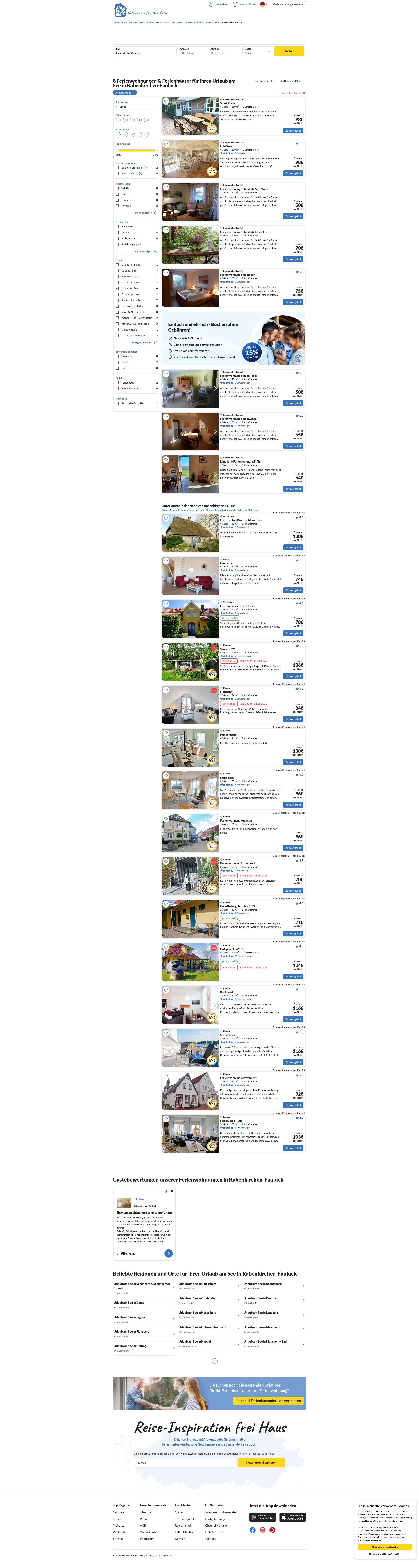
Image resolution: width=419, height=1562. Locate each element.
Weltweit (119, 1532)
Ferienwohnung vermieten (288, 4)
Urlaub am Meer (139, 282)
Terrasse (139, 205)
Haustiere (139, 226)
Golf (139, 367)
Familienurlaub (139, 276)
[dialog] (385, 1529)
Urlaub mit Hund (139, 264)
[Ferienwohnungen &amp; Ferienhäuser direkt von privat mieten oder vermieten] (140, 13)
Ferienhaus (139, 382)
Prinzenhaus (228, 734)
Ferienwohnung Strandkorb (237, 863)
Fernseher (139, 199)
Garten (139, 193)
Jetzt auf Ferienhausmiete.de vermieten (268, 1401)
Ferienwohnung (139, 388)
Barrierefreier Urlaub (139, 305)
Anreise (184, 48)
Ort (118, 49)
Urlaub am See (139, 288)
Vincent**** (227, 649)
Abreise (215, 48)
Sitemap (118, 1538)
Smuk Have (227, 103)
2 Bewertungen (242, 698)
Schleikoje (227, 777)
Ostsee (117, 1519)
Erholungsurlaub (139, 294)
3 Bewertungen (242, 870)
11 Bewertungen (243, 999)
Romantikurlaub (139, 300)
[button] (385, 1553)
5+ (146, 120)
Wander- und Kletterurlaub (139, 317)
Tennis (139, 362)
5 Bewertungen (242, 527)
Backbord (226, 992)
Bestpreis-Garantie (139, 403)
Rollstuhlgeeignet (139, 244)
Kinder (139, 232)
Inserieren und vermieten (221, 1512)
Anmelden (222, 4)
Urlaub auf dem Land (139, 335)
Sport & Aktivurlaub (139, 311)
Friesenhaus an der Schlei (236, 606)
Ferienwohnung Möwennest (238, 1078)
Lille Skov (226, 146)
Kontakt (180, 1538)
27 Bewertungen (243, 655)
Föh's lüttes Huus (231, 1120)
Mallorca (118, 1525)
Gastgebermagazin (217, 1519)
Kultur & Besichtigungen (139, 323)
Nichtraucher (139, 238)
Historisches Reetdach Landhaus (241, 520)
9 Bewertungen (242, 281)
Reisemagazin (184, 1525)
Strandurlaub (139, 270)
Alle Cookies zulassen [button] (385, 1546)
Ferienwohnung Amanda (236, 820)
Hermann (226, 691)
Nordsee (118, 1512)
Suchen (289, 51)
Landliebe (226, 563)
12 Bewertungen (243, 956)
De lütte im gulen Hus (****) (237, 906)
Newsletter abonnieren (261, 1462)
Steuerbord (227, 1035)
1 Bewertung (241, 153)
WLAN (139, 188)
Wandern (139, 356)
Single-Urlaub (139, 329)
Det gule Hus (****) (232, 949)
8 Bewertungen (242, 784)
